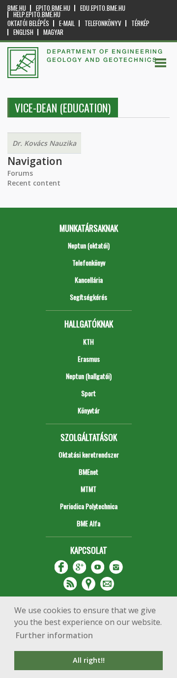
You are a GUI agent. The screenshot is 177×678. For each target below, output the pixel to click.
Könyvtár (89, 410)
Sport (88, 393)
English (23, 32)
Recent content (33, 183)
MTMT (88, 489)
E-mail (67, 23)
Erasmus (89, 358)
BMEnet (88, 471)
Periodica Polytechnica (89, 506)
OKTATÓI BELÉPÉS (28, 23)
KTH (88, 341)
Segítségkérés (88, 297)
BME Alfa (88, 523)
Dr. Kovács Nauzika (44, 143)
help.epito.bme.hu (36, 14)
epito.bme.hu (53, 8)
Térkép (140, 23)
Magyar (53, 32)
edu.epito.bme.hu (102, 8)
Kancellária (89, 279)
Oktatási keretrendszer (89, 454)
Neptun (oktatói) (89, 245)
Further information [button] (54, 635)
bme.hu (16, 8)
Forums (20, 173)
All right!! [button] (89, 660)
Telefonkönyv (103, 23)
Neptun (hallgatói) (89, 376)
